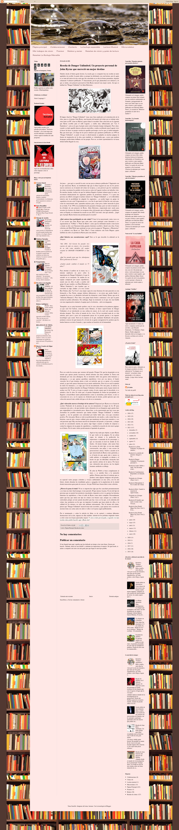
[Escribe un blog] (82, 525)
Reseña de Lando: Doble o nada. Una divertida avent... (136, 467)
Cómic (129, 780)
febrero (131, 531)
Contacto (72, 47)
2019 (129, 540)
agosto (131, 441)
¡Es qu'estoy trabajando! (48, 220)
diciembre (132, 430)
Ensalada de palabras (139, 636)
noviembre (132, 433)
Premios (60, 51)
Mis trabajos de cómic (43, 51)
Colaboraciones (57, 47)
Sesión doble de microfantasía (140, 708)
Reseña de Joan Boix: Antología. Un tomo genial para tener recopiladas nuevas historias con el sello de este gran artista (136, 731)
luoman (91, 806)
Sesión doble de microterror (140, 583)
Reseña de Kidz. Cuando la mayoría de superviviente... (137, 491)
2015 (129, 552)
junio (131, 520)
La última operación (138, 601)
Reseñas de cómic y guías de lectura (102, 51)
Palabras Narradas (42, 239)
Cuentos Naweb (41, 183)
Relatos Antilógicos (42, 304)
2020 (129, 537)
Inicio (91, 596)
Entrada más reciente (66, 596)
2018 (129, 543)
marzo (131, 528)
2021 (129, 427)
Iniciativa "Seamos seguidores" (139, 564)
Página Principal (69, 528)
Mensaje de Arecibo (42, 218)
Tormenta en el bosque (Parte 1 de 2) (135, 496)
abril (130, 525)
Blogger (108, 806)
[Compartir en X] (84, 525)
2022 (129, 425)
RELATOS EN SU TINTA (44, 325)
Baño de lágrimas (47, 264)
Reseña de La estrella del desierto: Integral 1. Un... (136, 454)
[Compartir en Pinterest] (88, 525)
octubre (131, 436)
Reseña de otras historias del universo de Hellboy (140, 754)
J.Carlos (129, 387)
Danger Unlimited (73, 85)
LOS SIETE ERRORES (48, 327)
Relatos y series (74, 51)
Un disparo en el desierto (140, 619)
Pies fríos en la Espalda (43, 283)
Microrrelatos (128, 47)
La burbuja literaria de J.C (56, 9)
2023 (129, 422)
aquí (80, 520)
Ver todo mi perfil (130, 390)
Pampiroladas (40, 262)
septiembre (132, 439)
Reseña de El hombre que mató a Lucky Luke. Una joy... (136, 501)
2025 (129, 416)
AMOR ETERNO (48, 285)
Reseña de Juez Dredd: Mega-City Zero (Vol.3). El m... (137, 508)
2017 (129, 546)
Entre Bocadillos (41, 206)
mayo (131, 523)
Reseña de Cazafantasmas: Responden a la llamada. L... (137, 473)
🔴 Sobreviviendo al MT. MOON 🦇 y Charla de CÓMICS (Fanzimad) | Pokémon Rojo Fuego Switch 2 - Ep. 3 (44, 211)
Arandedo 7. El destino (48, 185)
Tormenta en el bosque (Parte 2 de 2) (135, 479)
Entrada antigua (114, 596)
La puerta (47, 241)
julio (130, 444)
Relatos (129, 792)
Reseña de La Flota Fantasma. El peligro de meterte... (136, 448)
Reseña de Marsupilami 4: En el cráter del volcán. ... (136, 484)
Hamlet (47, 306)
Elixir (46, 349)
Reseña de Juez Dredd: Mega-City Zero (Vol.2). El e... (137, 514)
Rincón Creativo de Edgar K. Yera (44, 347)
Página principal (40, 47)
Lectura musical (131, 782)
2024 (129, 419)
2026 (129, 413)
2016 (129, 549)
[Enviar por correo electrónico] (80, 525)
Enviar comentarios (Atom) (76, 600)
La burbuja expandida (90, 47)
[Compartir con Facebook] (86, 525)
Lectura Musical (110, 47)
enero (131, 534)
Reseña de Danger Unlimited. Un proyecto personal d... (136, 461)
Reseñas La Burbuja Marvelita (46, 55)
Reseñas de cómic (79, 528)
